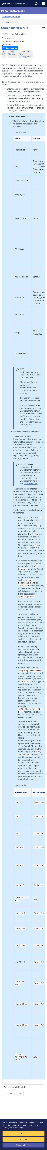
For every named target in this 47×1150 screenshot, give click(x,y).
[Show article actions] (43, 27)
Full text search (30, 483)
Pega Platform (12, 52)
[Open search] (36, 3)
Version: (5, 34)
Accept (23, 1133)
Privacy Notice (11, 1125)
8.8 (3, 54)
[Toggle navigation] (43, 3)
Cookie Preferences (23, 1145)
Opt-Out (23, 1139)
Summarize (11, 48)
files (30, 76)
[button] (23, 22)
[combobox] (18, 34)
